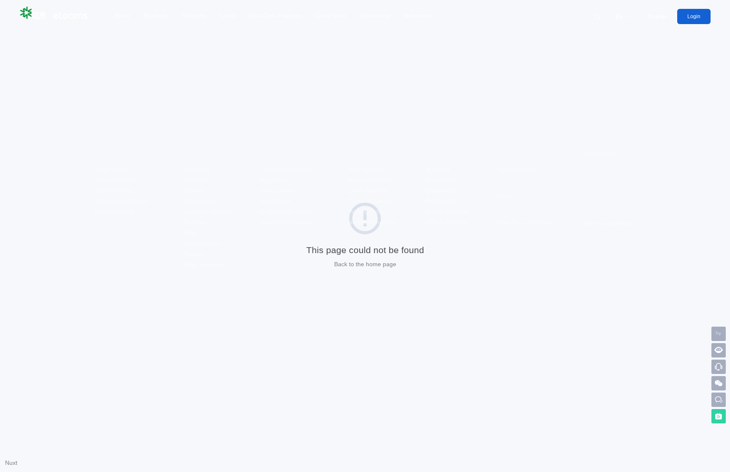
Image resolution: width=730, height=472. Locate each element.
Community (375, 15)
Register (657, 16)
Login (693, 16)
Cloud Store (330, 15)
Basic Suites (112, 169)
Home (122, 15)
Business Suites (117, 180)
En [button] (620, 16)
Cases (227, 15)
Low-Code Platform (275, 15)
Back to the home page (365, 264)
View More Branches (525, 222)
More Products (115, 211)
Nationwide (418, 15)
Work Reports (114, 190)
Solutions (193, 15)
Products (156, 15)
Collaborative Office (122, 201)
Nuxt (11, 462)
